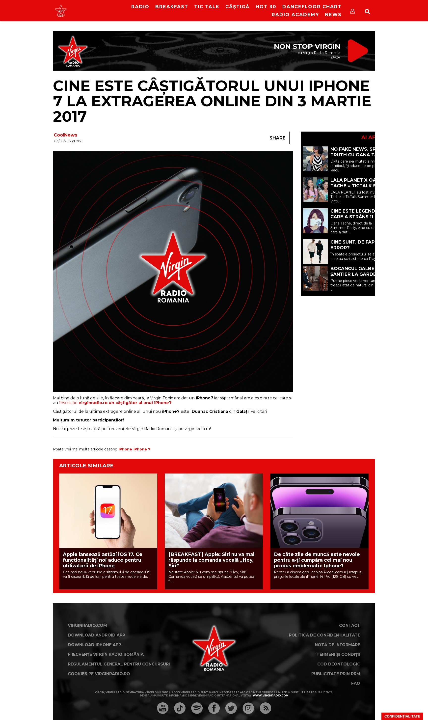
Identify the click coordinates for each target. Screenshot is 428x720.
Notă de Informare (337, 644)
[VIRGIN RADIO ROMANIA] (61, 10)
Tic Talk (206, 6)
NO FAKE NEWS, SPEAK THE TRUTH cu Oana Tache (363, 152)
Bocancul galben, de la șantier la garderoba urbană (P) (362, 274)
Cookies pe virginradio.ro (99, 673)
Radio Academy (295, 14)
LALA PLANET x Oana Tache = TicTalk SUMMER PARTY (362, 185)
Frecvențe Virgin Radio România (106, 654)
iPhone (125, 449)
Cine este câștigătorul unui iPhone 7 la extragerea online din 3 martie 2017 (212, 101)
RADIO (140, 6)
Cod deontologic (338, 664)
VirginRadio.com (87, 625)
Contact (349, 625)
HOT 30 (266, 6)
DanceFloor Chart (312, 6)
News (333, 14)
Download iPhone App (94, 644)
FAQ (355, 683)
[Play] (98, 10)
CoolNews (65, 135)
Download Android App (96, 635)
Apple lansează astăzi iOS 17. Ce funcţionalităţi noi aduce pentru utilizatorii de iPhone (102, 560)
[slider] (107, 11)
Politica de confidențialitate (324, 635)
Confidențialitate (402, 716)
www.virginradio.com (270, 695)
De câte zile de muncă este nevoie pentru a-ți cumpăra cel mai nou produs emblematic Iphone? (317, 560)
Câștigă (237, 6)
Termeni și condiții (338, 654)
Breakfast (171, 6)
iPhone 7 (142, 449)
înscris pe (115, 402)
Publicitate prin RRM (335, 673)
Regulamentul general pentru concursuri (119, 664)
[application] (102, 7)
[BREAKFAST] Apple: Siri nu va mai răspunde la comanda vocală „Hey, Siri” (211, 560)
